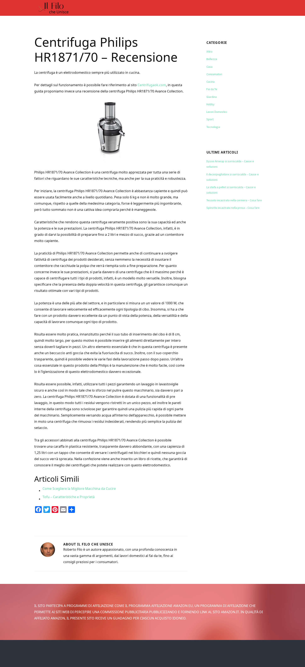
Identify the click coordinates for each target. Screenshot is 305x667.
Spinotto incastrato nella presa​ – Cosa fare (233, 208)
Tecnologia (213, 127)
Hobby (210, 104)
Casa (209, 67)
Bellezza (211, 59)
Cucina (210, 82)
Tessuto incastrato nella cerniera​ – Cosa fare (234, 200)
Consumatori (214, 74)
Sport (210, 119)
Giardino (211, 97)
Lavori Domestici (216, 112)
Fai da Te (211, 89)
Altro (209, 51)
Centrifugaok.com (152, 85)
